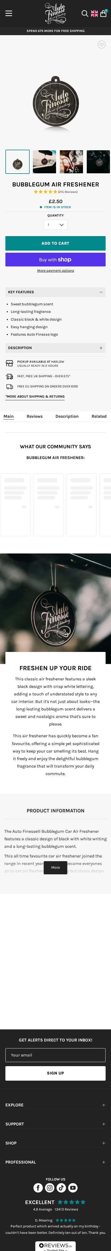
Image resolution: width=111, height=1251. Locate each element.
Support (14, 1124)
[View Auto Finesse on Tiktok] (61, 1191)
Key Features (21, 292)
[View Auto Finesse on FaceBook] (38, 1191)
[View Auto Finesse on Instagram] (49, 1191)
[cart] (102, 13)
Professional (20, 1162)
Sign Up (55, 1073)
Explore (14, 1104)
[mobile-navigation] (8, 13)
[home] (55, 13)
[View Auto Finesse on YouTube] (73, 1191)
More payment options (55, 271)
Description (20, 348)
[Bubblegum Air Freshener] (17, 162)
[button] (55, 192)
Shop (10, 1143)
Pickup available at (40, 362)
